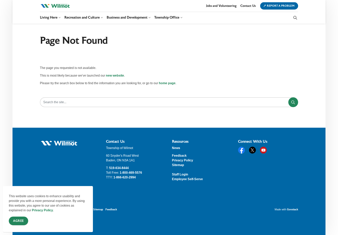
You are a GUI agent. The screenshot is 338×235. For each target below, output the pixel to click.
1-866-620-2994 (124, 177)
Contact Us (248, 6)
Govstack (292, 209)
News (176, 148)
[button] (59, 143)
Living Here (49, 17)
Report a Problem (281, 5)
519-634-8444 (119, 168)
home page (167, 83)
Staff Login (180, 174)
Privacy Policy (42, 210)
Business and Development (127, 17)
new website (115, 75)
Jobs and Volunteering (221, 6)
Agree (18, 221)
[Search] (293, 102)
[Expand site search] (295, 18)
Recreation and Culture (82, 17)
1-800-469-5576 (131, 172)
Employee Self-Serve (187, 179)
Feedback (179, 155)
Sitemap (178, 165)
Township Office (166, 17)
